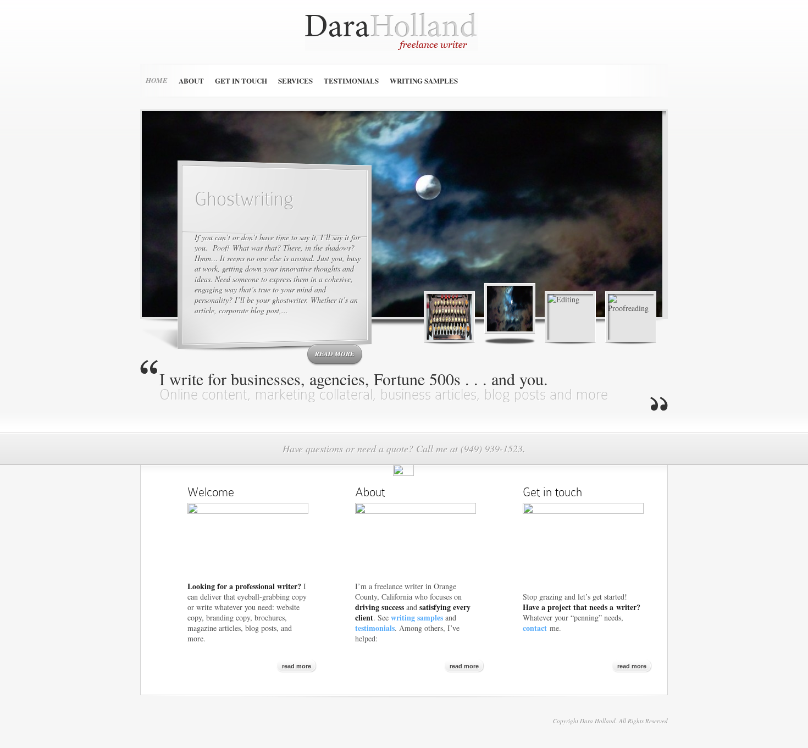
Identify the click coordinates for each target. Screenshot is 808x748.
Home (157, 80)
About (191, 80)
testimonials (375, 628)
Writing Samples (424, 80)
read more (335, 353)
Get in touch (241, 80)
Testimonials (351, 80)
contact (535, 628)
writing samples (417, 617)
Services (295, 80)
